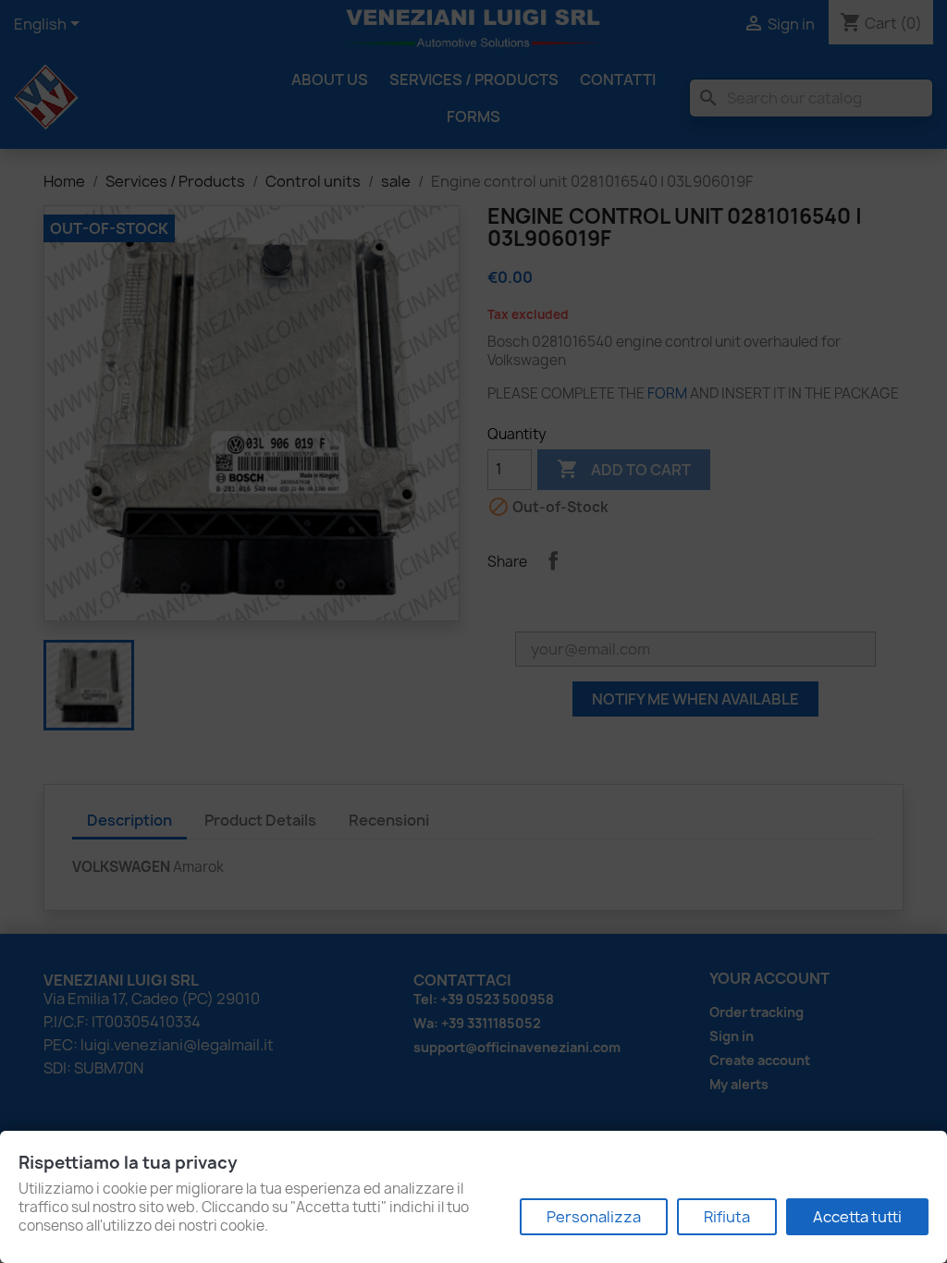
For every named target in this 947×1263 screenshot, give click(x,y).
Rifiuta (727, 1217)
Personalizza (594, 1217)
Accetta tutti (857, 1217)
